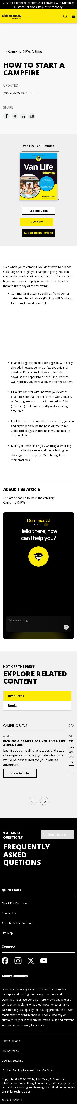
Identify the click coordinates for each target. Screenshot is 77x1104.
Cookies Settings (12, 1060)
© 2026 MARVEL (12, 1100)
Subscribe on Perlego (38, 233)
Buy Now (37, 222)
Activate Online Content (17, 923)
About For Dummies (15, 903)
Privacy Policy (10, 1050)
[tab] (37, 696)
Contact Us (9, 913)
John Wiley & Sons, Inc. (50, 1079)
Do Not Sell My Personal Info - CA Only (27, 1070)
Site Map (7, 933)
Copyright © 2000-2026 (16, 1079)
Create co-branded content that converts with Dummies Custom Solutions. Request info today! (38, 5)
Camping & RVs (14, 502)
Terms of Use (11, 1041)
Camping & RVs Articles (25, 51)
